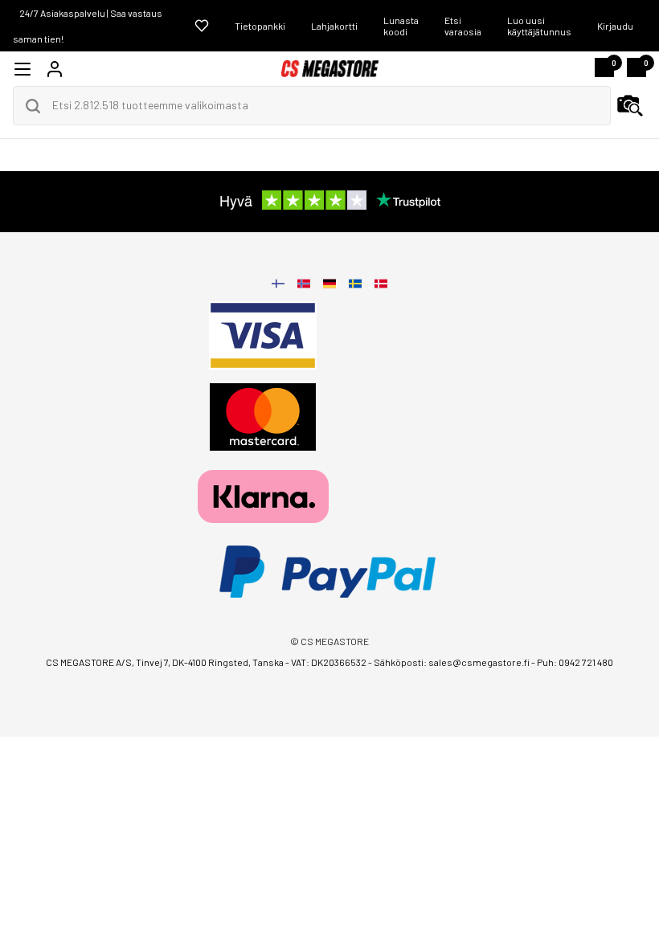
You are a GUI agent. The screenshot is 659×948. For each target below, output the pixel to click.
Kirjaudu (615, 25)
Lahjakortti (334, 25)
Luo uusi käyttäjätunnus (539, 25)
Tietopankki (260, 25)
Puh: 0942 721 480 (575, 662)
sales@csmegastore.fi (479, 662)
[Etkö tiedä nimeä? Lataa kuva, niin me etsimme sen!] (630, 106)
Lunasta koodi (401, 25)
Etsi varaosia (462, 25)
